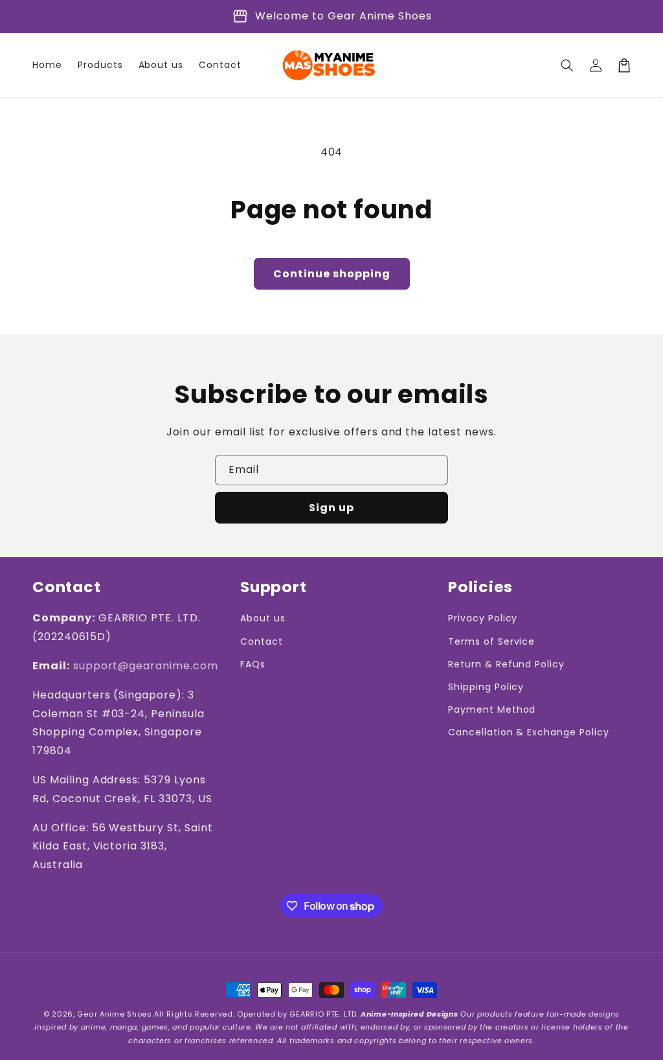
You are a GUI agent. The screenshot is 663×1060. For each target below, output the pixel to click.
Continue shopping (331, 273)
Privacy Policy (482, 618)
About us (263, 618)
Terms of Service (491, 641)
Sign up (331, 507)
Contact (261, 641)
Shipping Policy (486, 686)
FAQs (252, 664)
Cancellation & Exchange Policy (528, 732)
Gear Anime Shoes (114, 1014)
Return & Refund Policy (506, 664)
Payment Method (491, 709)
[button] (567, 65)
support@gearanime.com (145, 665)
